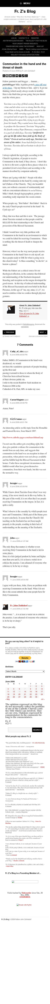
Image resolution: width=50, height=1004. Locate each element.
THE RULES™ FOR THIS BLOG (36, 41)
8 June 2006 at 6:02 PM (18, 354)
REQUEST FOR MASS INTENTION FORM (25, 55)
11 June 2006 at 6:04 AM (19, 579)
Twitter (20, 817)
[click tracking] (25, 897)
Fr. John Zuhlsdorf (28, 71)
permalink (24, 326)
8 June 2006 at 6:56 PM (18, 403)
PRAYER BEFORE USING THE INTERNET (20, 46)
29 (31, 697)
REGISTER (35, 38)
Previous (9, 332)
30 (36, 697)
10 (42, 689)
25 (8, 697)
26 (14, 697)
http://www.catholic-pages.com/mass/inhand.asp (23, 437)
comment (14, 855)
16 (36, 691)
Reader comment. (19, 860)
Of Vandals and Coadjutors (11, 336)
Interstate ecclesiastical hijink (38, 336)
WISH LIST (40, 46)
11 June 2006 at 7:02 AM (19, 608)
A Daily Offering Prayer (9, 49)
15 (31, 691)
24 (42, 694)
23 (36, 694)
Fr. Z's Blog (25, 11)
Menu (26, 3)
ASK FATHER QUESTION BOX (13, 41)
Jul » (43, 699)
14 (25, 691)
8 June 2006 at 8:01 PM (18, 422)
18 (8, 694)
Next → (43, 332)
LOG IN (13, 38)
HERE (42, 767)
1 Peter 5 (20, 840)
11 (8, 691)
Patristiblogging (28, 324)
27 (19, 697)
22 (31, 694)
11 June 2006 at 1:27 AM (19, 541)
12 (14, 691)
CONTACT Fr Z (24, 38)
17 (42, 691)
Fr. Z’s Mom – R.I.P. (38, 52)
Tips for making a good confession (37, 49)
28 (25, 697)
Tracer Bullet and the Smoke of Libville (17, 52)
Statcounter (27, 893)
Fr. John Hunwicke (39, 743)
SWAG (21, 49)
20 (19, 694)
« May (7, 699)
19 (14, 694)
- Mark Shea (9, 866)
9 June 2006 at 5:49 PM (18, 486)
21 (25, 694)
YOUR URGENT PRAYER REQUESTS (25, 43)
